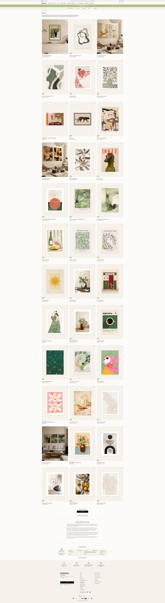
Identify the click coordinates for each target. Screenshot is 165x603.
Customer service (97, 574)
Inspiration (86, 3)
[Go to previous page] (77, 515)
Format (84, 8)
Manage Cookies (97, 583)
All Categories (70, 8)
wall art (77, 534)
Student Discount (82, 584)
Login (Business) (82, 589)
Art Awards (81, 588)
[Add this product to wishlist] (67, 20)
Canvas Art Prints (63, 3)
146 (85, 515)
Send (67, 582)
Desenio (43, 10)
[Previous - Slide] (67, 552)
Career (81, 577)
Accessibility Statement (83, 580)
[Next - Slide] (107, 552)
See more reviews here (82, 557)
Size (89, 8)
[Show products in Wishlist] (121, 3)
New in (54, 3)
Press (81, 574)
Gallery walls (81, 3)
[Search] (119, 3)
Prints (58, 3)
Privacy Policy (66, 584)
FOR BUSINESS (91, 3)
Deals (77, 3)
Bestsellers (50, 3)
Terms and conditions (98, 577)
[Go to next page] (87, 515)
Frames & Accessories (71, 3)
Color (78, 8)
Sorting (95, 8)
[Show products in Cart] (123, 3)
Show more (82, 511)
